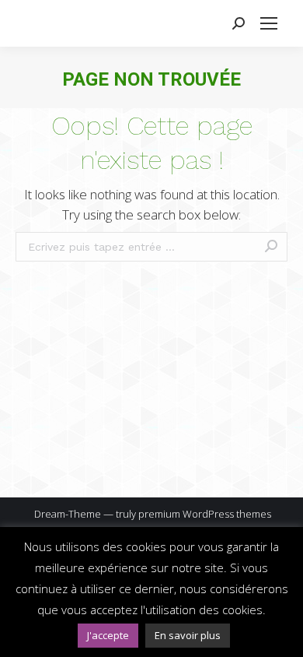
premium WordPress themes (204, 514)
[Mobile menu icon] (268, 23)
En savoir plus (188, 635)
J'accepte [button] (108, 635)
